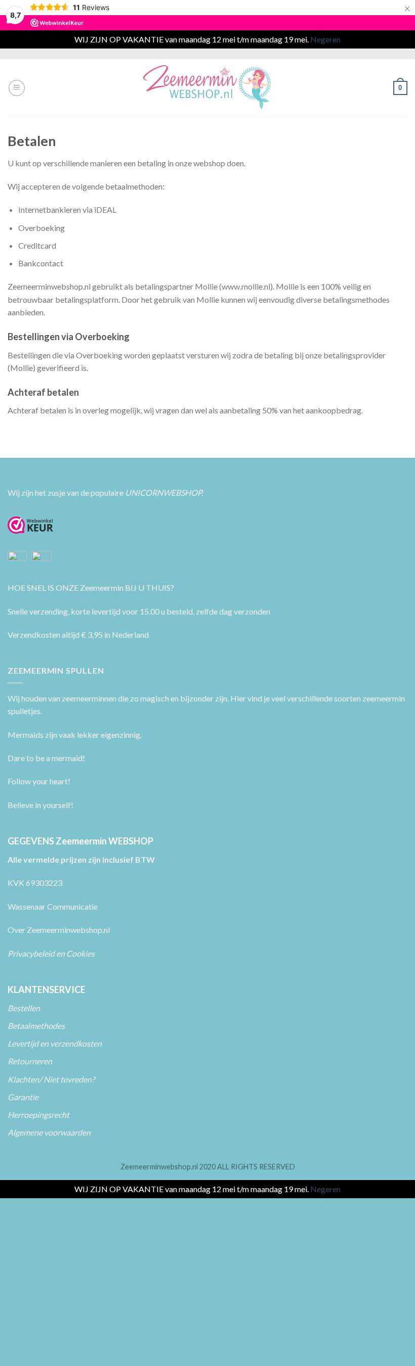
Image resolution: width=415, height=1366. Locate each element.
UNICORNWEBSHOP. (164, 492)
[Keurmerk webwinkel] (30, 525)
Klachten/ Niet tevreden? (51, 1079)
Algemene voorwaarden (49, 1132)
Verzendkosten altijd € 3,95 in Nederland (78, 634)
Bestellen (24, 1008)
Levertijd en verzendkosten (55, 1043)
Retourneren (31, 1061)
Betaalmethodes (36, 1025)
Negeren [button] (325, 39)
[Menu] (17, 88)
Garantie (23, 1097)
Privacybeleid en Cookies (51, 953)
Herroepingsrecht (38, 1114)
